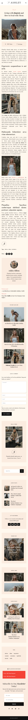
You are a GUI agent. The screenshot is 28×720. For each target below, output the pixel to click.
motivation (14, 249)
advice (6, 249)
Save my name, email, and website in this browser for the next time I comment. (13, 409)
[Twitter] (12, 524)
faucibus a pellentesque (18, 177)
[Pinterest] (15, 524)
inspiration (16, 653)
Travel (14, 10)
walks (11, 658)
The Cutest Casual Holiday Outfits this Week (16, 495)
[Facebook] (9, 524)
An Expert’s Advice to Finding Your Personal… (14, 549)
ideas (9, 249)
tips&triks (19, 656)
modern (7, 656)
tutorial (6, 658)
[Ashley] (14, 2)
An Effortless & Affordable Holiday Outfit (13, 291)
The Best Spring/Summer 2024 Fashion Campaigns (16, 502)
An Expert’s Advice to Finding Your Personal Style (17, 488)
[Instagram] (18, 524)
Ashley (16, 718)
